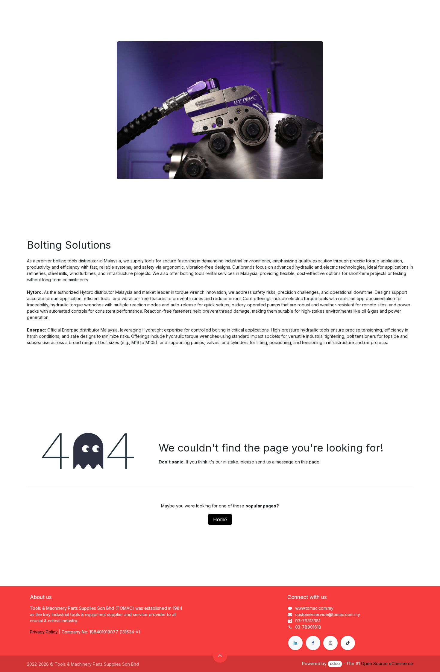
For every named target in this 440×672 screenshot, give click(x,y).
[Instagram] (330, 643)
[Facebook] (313, 643)
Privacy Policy (44, 631)
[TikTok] (348, 643)
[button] (220, 655)
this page (310, 461)
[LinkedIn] (295, 643)
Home (220, 519)
